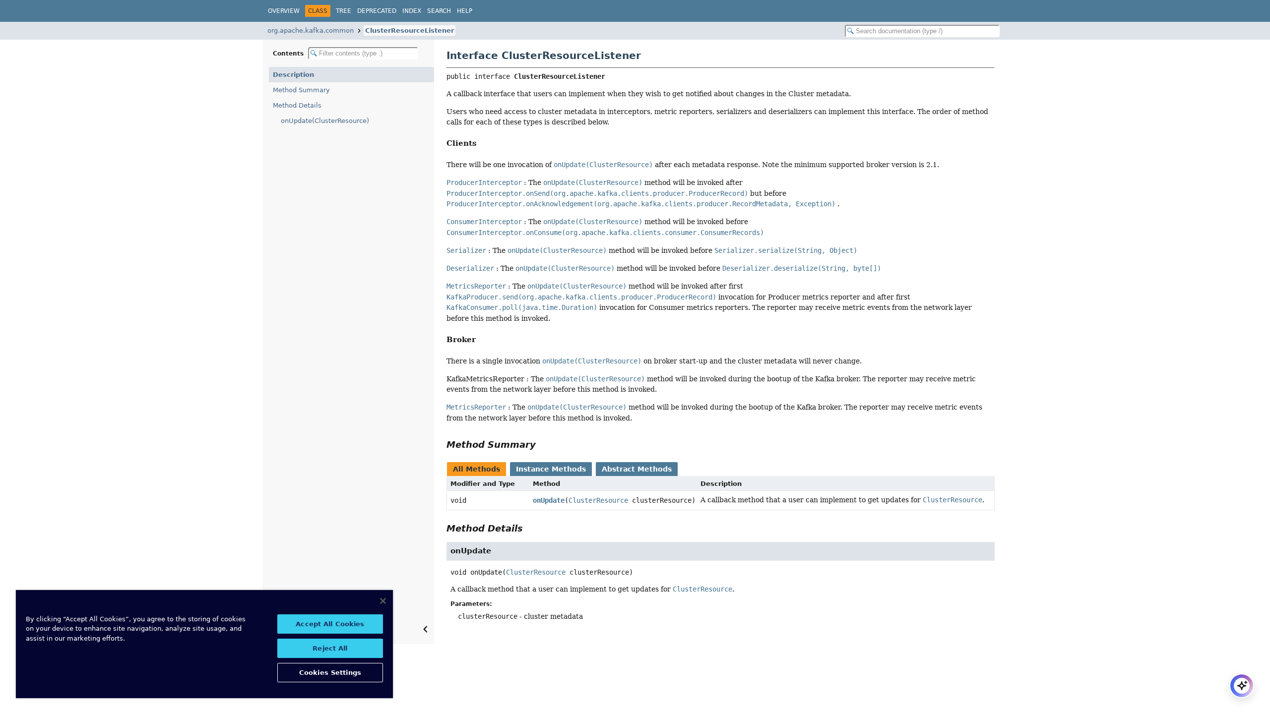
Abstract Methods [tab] (637, 469)
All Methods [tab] (476, 469)
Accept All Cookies (330, 624)
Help (464, 10)
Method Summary (301, 90)
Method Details (297, 105)
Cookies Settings (330, 672)
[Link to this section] (482, 143)
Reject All (330, 648)
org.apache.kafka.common (310, 30)
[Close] (383, 601)
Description (293, 74)
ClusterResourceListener (409, 30)
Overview (284, 10)
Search (439, 10)
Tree (343, 10)
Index (411, 10)
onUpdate (549, 500)
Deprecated (376, 10)
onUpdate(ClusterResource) (325, 120)
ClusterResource (598, 500)
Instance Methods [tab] (551, 469)
